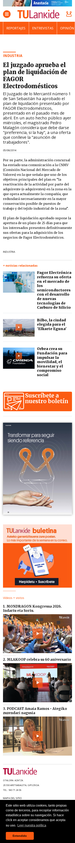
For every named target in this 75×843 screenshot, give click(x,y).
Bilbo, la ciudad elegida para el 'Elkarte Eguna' (52, 324)
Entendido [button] (20, 835)
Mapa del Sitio (12, 798)
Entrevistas (42, 28)
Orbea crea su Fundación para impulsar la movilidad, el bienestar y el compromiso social (52, 361)
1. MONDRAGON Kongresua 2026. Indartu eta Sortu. (32, 608)
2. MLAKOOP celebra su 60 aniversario (37, 659)
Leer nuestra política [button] (31, 825)
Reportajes (15, 28)
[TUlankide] (38, 14)
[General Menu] (7, 14)
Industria (9, 252)
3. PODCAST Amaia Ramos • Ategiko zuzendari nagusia (35, 710)
